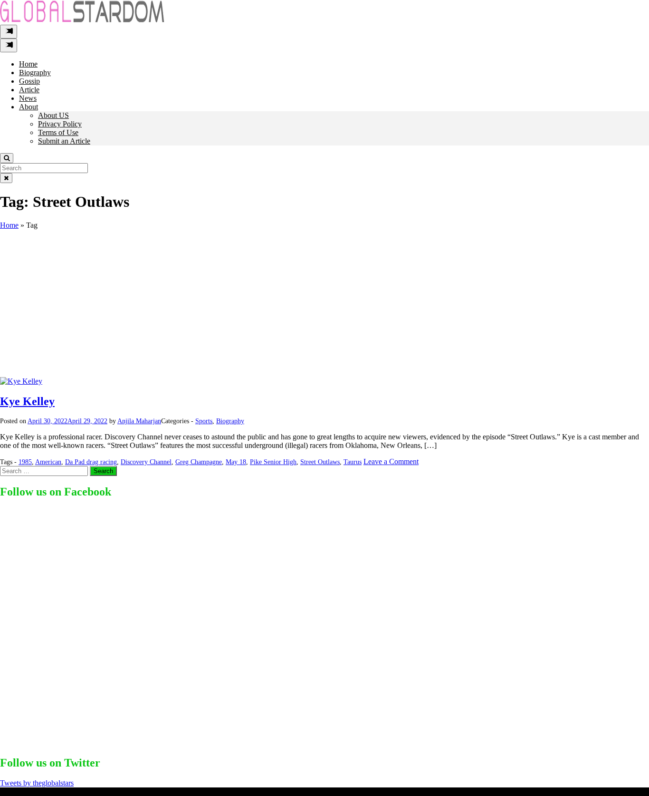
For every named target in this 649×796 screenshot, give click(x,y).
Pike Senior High (273, 462)
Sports (203, 421)
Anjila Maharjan (139, 421)
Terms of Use (58, 132)
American (48, 462)
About (28, 107)
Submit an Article (64, 141)
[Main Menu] (8, 32)
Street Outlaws (320, 462)
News (28, 98)
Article (29, 90)
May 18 (236, 462)
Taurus (353, 462)
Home (28, 64)
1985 (25, 462)
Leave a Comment (391, 461)
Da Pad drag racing (91, 462)
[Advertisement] (324, 305)
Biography (35, 72)
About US (53, 115)
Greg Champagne (198, 462)
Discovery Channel (146, 462)
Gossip (29, 81)
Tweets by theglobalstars (37, 783)
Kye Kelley (27, 401)
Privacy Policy (60, 124)
